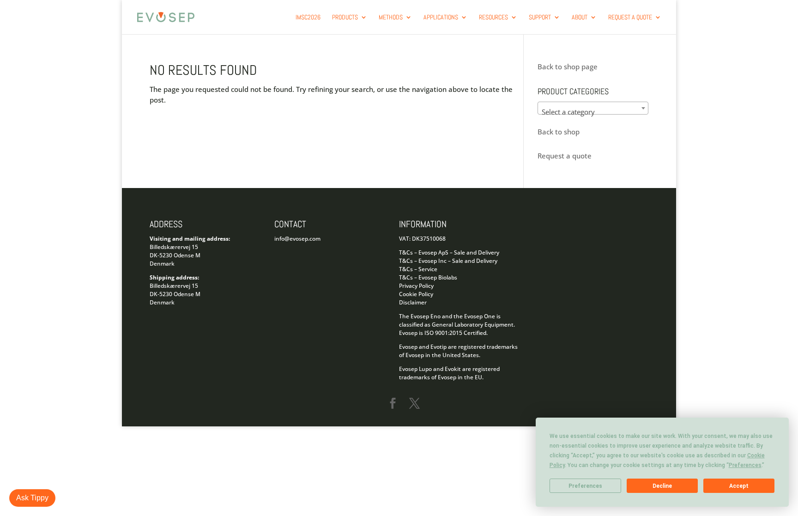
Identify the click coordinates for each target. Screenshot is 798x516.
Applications (440, 17)
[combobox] (593, 108)
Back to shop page (568, 66)
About (579, 17)
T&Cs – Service (418, 269)
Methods (391, 17)
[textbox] (593, 112)
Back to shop (559, 131)
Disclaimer (413, 302)
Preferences (585, 486)
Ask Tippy (32, 498)
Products (345, 17)
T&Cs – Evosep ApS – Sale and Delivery (449, 252)
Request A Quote (630, 17)
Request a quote (565, 155)
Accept (739, 486)
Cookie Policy (416, 294)
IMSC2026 (308, 17)
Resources (493, 17)
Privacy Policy (416, 286)
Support (540, 17)
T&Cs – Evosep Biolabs (428, 277)
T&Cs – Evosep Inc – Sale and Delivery (448, 261)
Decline (662, 486)
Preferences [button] (745, 465)
